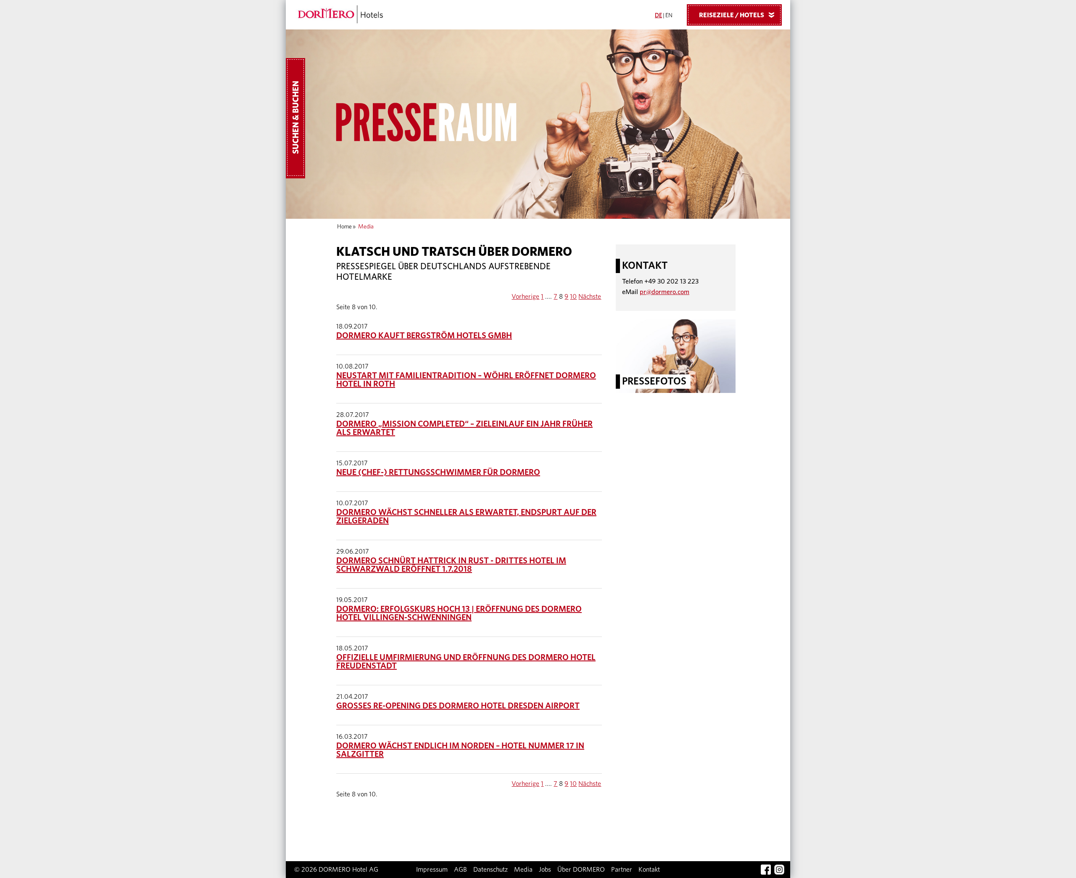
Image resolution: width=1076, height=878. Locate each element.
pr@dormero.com (664, 292)
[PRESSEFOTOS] (676, 355)
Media (523, 869)
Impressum (432, 869)
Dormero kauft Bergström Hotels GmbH (424, 336)
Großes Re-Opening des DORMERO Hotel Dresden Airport (458, 706)
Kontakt (649, 869)
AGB (460, 869)
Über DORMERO (581, 869)
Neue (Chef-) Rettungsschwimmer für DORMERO (438, 472)
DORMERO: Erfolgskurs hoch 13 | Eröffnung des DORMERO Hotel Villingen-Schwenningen (459, 613)
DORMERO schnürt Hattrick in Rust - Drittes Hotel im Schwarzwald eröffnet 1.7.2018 (451, 565)
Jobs (545, 869)
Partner (621, 869)
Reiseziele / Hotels (738, 15)
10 (573, 296)
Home (344, 227)
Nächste (589, 296)
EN (668, 16)
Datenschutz (490, 869)
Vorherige (525, 296)
